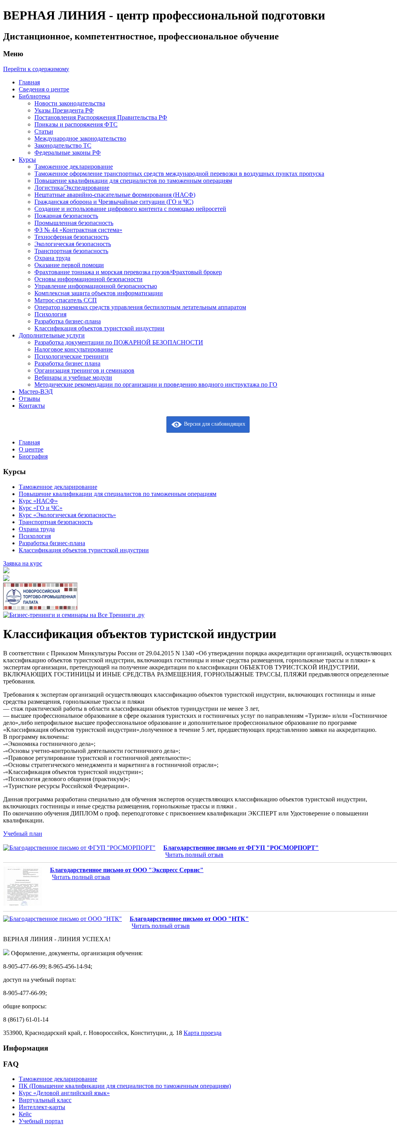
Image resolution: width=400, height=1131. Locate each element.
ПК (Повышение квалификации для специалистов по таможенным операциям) (125, 1086)
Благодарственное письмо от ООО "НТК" (189, 918)
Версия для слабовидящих (213, 424)
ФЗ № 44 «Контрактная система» (78, 230)
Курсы (27, 159)
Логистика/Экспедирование (71, 187)
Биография (33, 456)
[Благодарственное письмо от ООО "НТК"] (62, 918)
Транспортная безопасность (71, 251)
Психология (50, 314)
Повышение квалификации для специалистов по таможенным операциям (133, 180)
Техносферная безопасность (71, 237)
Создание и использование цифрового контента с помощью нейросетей (130, 208)
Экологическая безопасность (72, 244)
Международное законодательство (80, 138)
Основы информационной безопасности (88, 279)
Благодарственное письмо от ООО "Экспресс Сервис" (127, 870)
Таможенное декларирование (73, 166)
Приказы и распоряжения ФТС (76, 124)
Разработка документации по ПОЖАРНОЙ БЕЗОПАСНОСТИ (118, 342)
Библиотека (34, 96)
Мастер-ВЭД (36, 391)
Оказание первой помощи (69, 265)
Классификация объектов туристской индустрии (99, 328)
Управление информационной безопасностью (95, 286)
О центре (31, 449)
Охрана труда (52, 258)
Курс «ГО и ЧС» (40, 508)
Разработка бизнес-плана (67, 321)
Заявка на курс (22, 563)
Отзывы (29, 398)
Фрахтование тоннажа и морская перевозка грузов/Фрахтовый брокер (128, 272)
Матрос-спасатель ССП (65, 300)
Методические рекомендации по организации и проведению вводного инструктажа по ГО (155, 384)
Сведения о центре (44, 89)
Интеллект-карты (42, 1107)
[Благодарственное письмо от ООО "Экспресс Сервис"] (22, 887)
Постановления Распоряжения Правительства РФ (100, 117)
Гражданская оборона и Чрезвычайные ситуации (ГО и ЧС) (113, 201)
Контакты (32, 405)
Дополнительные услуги (52, 335)
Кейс (25, 1114)
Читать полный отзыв (194, 854)
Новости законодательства (69, 103)
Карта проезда (202, 1032)
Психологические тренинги (71, 356)
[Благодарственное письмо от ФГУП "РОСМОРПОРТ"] (79, 847)
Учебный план (22, 833)
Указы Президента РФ (64, 110)
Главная (29, 82)
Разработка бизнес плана (67, 363)
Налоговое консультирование (73, 349)
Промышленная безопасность (73, 222)
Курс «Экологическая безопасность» (67, 515)
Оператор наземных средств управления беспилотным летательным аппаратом (140, 307)
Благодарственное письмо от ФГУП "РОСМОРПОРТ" (241, 847)
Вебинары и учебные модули (73, 377)
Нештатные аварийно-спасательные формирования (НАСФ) (114, 194)
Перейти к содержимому (36, 69)
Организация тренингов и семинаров (84, 370)
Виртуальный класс (45, 1100)
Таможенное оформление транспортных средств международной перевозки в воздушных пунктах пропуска (179, 173)
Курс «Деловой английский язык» (64, 1093)
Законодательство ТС (62, 145)
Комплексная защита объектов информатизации (98, 293)
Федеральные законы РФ (67, 152)
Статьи (43, 131)
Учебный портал (41, 1121)
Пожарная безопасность (66, 215)
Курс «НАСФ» (38, 501)
